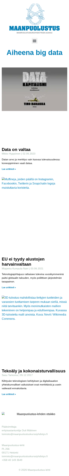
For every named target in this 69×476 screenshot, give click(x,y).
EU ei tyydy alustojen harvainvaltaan (23, 262)
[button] (35, 41)
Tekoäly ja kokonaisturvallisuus (33, 371)
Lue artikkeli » (9, 169)
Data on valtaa (16, 149)
